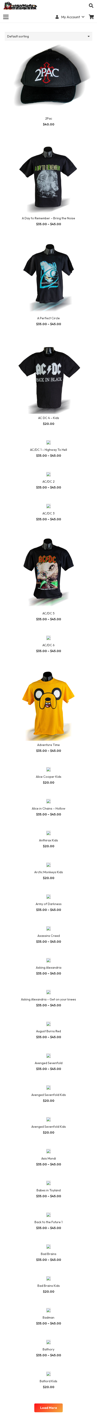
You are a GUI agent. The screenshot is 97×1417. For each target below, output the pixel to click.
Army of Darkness (49, 904)
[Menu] (6, 17)
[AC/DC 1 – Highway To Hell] (48, 443)
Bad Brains (48, 1254)
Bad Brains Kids (48, 1286)
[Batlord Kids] (48, 1374)
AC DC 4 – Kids (48, 418)
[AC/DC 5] (48, 538)
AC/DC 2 (48, 481)
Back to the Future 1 (48, 1222)
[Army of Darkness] (48, 897)
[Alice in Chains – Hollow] (48, 802)
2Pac (48, 118)
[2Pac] (48, 44)
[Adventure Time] (48, 670)
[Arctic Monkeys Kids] (48, 865)
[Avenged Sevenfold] (48, 1056)
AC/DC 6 (48, 645)
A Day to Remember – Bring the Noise (48, 218)
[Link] (20, 5)
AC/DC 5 (48, 613)
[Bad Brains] (48, 1247)
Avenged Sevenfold (48, 1063)
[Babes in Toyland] (48, 1183)
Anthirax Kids (48, 840)
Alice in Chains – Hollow (48, 808)
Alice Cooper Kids (48, 777)
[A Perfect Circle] (48, 243)
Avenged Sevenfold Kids (48, 1095)
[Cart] (91, 17)
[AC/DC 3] (48, 507)
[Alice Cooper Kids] (48, 770)
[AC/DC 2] (48, 475)
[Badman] (48, 1311)
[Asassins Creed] (48, 929)
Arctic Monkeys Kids (48, 872)
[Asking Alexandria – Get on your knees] (48, 993)
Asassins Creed (48, 936)
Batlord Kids (48, 1381)
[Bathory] (48, 1343)
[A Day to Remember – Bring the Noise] (48, 143)
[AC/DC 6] (48, 638)
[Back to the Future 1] (48, 1215)
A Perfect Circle (48, 318)
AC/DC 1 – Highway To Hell (48, 450)
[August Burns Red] (48, 1024)
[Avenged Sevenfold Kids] (48, 1088)
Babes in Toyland (49, 1190)
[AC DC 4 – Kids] (48, 343)
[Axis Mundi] (48, 1152)
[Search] (91, 5)
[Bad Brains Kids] (48, 1279)
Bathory (48, 1349)
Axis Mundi (48, 1158)
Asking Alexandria (48, 968)
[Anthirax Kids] (48, 833)
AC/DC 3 (48, 513)
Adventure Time (48, 745)
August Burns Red (48, 1031)
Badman (48, 1317)
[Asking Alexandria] (48, 961)
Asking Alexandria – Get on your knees (48, 999)
